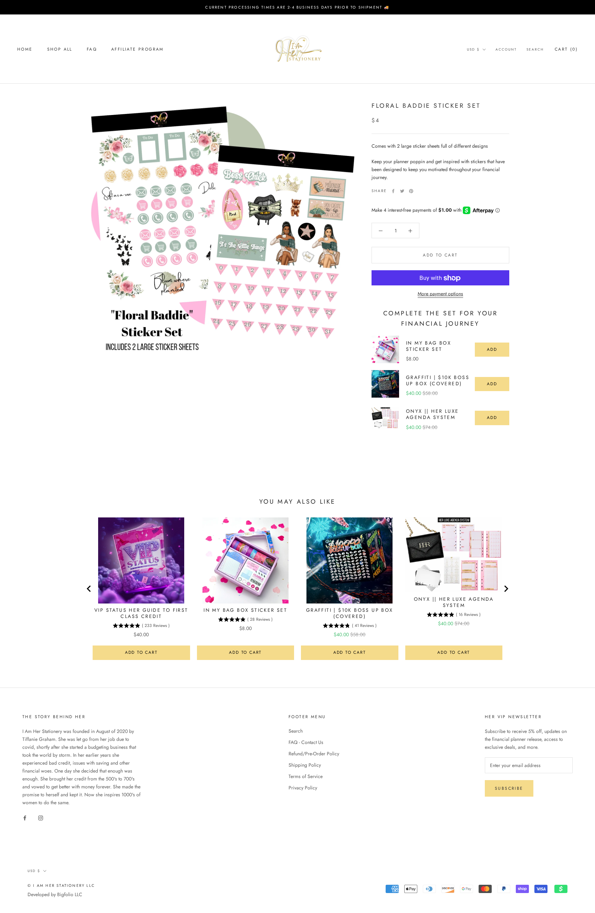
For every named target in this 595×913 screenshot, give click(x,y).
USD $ (473, 49)
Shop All (59, 49)
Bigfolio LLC (69, 894)
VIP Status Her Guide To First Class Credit (141, 613)
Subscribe (509, 788)
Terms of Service (306, 776)
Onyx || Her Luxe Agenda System (432, 414)
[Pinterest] (411, 191)
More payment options (440, 294)
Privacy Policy (303, 787)
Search (535, 49)
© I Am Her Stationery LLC (61, 885)
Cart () (566, 49)
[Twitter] (402, 191)
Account (506, 49)
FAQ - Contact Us (306, 742)
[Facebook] (393, 191)
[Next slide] (506, 589)
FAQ (92, 49)
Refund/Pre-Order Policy (314, 753)
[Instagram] (40, 818)
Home (25, 49)
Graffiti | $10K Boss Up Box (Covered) (437, 380)
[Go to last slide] (89, 589)
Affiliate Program (137, 49)
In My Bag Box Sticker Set (428, 346)
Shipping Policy (305, 765)
